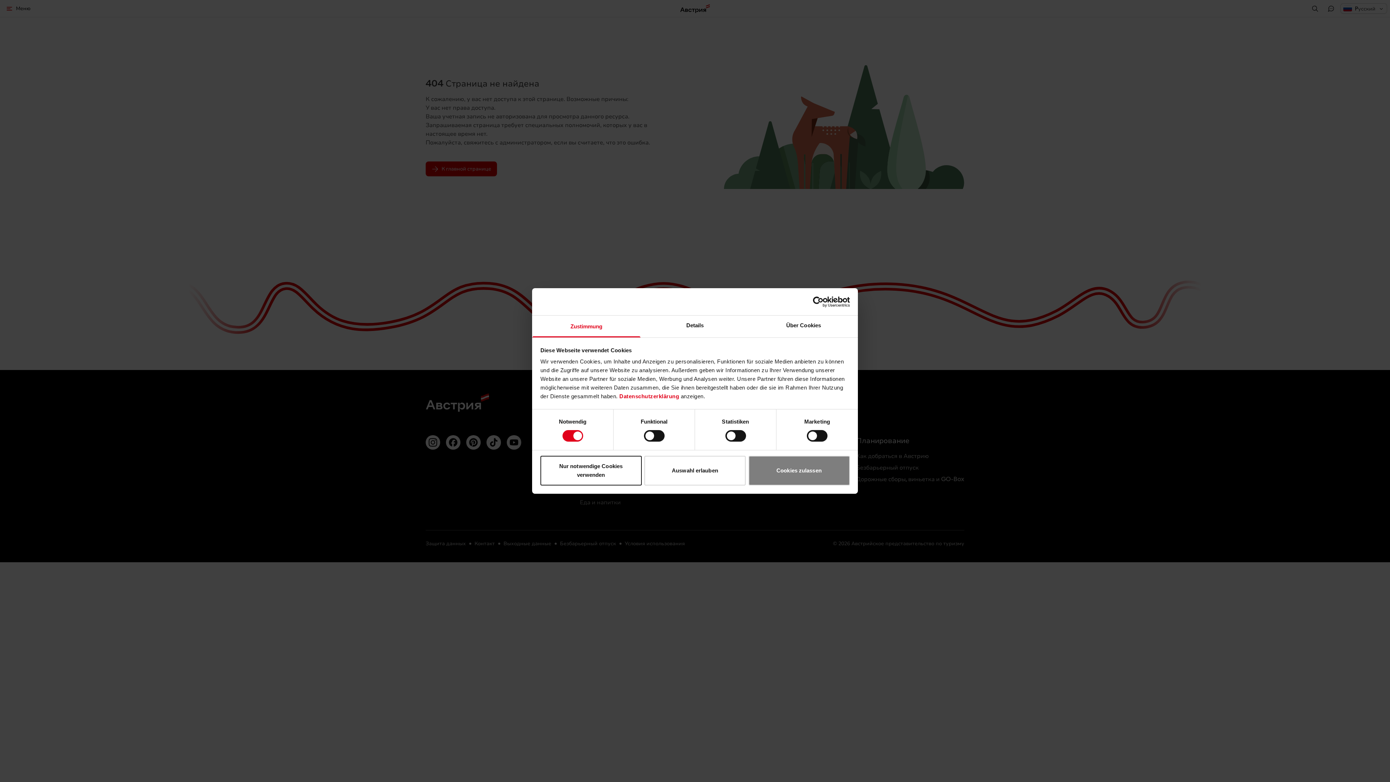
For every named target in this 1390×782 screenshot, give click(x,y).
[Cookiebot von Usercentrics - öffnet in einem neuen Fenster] (818, 301)
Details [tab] (695, 325)
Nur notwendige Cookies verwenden (591, 470)
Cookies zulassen (799, 470)
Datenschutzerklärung (649, 396)
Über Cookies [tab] (803, 325)
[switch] (654, 436)
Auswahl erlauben (695, 470)
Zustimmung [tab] (586, 326)
